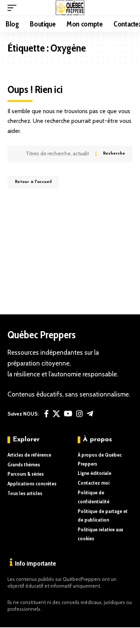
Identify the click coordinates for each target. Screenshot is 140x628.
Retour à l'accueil (33, 182)
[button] (13, 8)
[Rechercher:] (58, 154)
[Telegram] (90, 413)
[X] (56, 413)
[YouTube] (68, 413)
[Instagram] (79, 413)
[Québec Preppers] (70, 8)
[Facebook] (46, 413)
